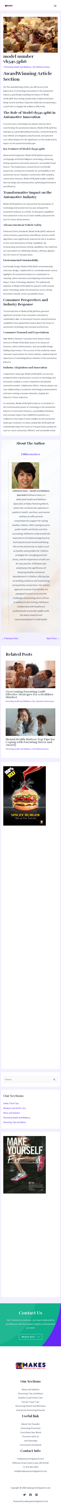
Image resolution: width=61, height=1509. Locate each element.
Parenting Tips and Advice (14, 1122)
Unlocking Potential (30, 1428)
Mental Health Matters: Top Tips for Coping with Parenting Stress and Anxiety (30, 742)
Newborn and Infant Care (14, 1108)
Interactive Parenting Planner (30, 1410)
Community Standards (30, 1444)
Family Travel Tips (11, 1103)
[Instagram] (36, 1494)
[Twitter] (24, 1494)
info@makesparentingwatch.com (30, 1471)
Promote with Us (30, 1436)
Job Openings (30, 1440)
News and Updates (11, 1113)
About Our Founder (30, 1424)
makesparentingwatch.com (30, 1458)
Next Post (53, 638)
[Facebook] (30, 1494)
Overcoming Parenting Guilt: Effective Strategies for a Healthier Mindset (29, 694)
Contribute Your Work (30, 1432)
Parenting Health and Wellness (17, 67)
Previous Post (9, 638)
